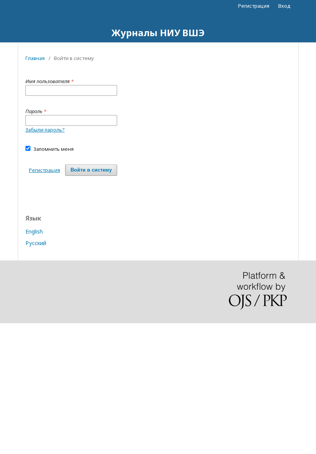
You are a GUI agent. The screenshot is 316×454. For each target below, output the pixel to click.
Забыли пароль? (45, 129)
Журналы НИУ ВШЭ (158, 32)
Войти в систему (91, 170)
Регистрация (253, 5)
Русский (35, 243)
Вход (284, 5)
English (34, 231)
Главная (35, 58)
